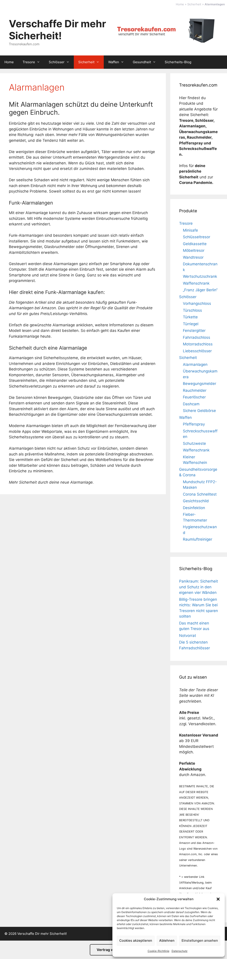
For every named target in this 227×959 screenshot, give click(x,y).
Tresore (29, 62)
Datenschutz (180, 951)
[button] (218, 899)
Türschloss (192, 310)
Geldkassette (195, 244)
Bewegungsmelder (199, 383)
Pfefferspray (194, 424)
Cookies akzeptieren (135, 940)
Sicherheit (194, 4)
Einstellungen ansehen (200, 940)
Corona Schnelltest (200, 494)
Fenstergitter (194, 330)
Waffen (113, 62)
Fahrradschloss (196, 337)
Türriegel (190, 324)
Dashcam (191, 404)
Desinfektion (194, 508)
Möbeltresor (193, 250)
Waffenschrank (196, 283)
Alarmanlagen (195, 364)
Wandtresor (193, 257)
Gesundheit (142, 62)
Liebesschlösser (197, 351)
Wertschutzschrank (200, 276)
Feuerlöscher (194, 397)
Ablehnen (166, 940)
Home (180, 4)
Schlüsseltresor (196, 237)
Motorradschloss (198, 344)
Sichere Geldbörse (199, 410)
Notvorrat (187, 635)
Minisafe (190, 230)
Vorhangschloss (197, 303)
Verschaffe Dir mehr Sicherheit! (57, 30)
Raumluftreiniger (197, 539)
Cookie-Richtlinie (158, 951)
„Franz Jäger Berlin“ (200, 290)
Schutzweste (194, 443)
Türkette (190, 317)
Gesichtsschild (196, 501)
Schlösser (57, 62)
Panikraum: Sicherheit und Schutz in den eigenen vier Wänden (198, 587)
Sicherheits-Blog (178, 62)
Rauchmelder (194, 390)
